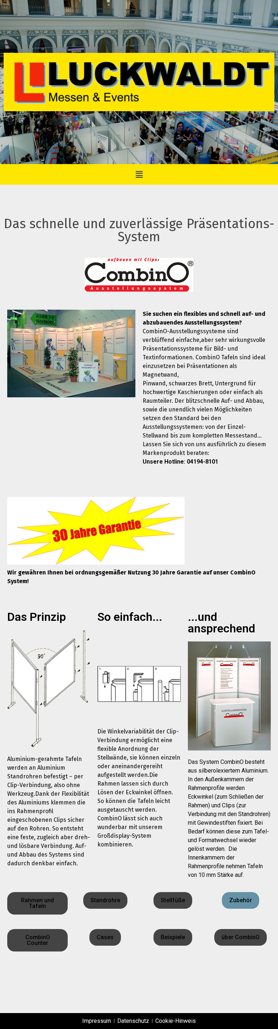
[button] (139, 174)
